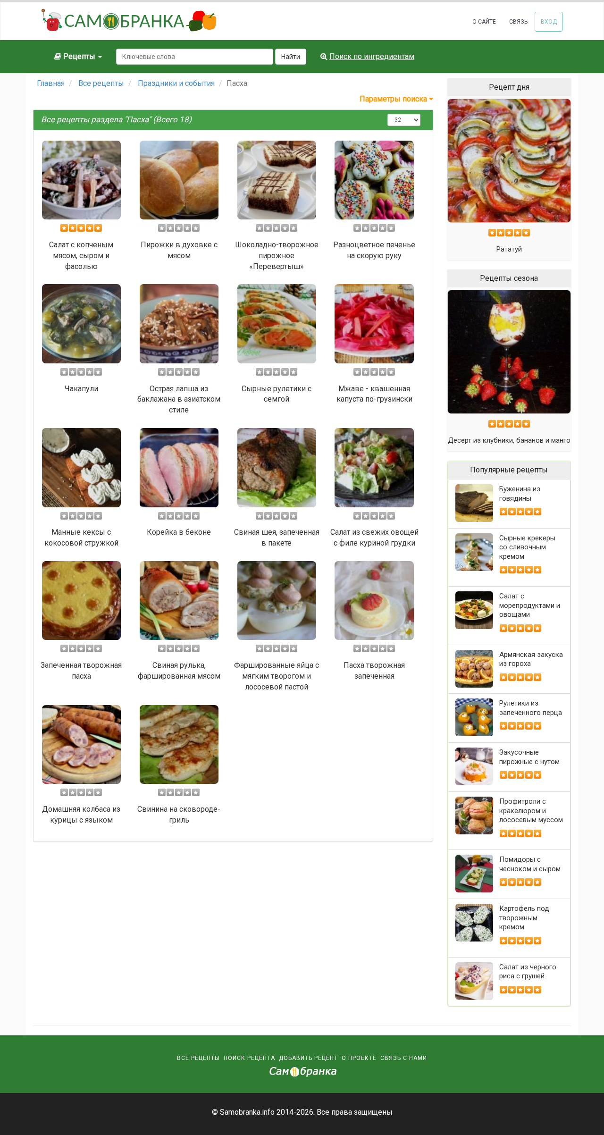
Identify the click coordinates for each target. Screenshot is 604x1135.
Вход (549, 21)
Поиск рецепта (249, 1058)
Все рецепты (198, 1058)
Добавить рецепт (308, 1058)
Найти (290, 56)
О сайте (484, 21)
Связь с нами (403, 1058)
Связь (518, 21)
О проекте (359, 1058)
